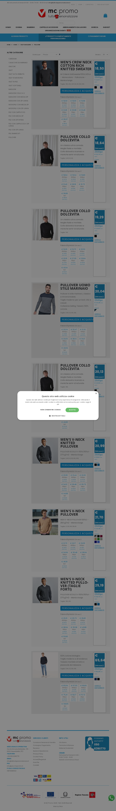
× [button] (96, 393)
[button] (58, 415)
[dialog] (58, 405)
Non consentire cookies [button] (50, 410)
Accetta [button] (72, 410)
